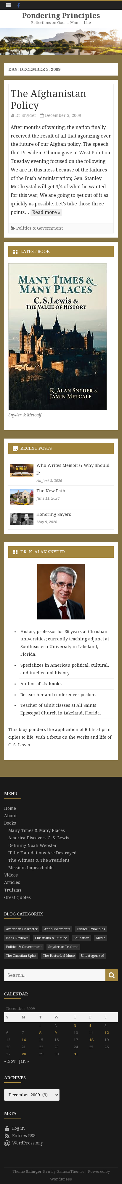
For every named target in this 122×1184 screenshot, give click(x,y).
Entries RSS (24, 1135)
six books (51, 683)
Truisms (12, 890)
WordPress (61, 1179)
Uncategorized (92, 956)
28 (24, 1054)
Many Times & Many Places (36, 830)
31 (76, 1054)
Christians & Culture (51, 938)
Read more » (46, 212)
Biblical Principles (91, 929)
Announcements (57, 929)
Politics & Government (39, 228)
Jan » (24, 1061)
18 (91, 1040)
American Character (22, 929)
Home (10, 808)
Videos (11, 875)
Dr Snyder (25, 115)
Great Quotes (17, 897)
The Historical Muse (59, 956)
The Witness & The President (38, 860)
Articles (12, 882)
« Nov (9, 1061)
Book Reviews (17, 938)
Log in (18, 1128)
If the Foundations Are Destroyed (42, 853)
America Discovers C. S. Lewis (38, 837)
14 (24, 1040)
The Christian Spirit (21, 956)
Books (10, 823)
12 (107, 1033)
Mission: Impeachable (31, 867)
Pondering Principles (61, 15)
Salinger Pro (38, 1171)
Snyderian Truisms (63, 947)
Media (100, 938)
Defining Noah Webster (32, 845)
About (10, 815)
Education (81, 938)
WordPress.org (27, 1143)
